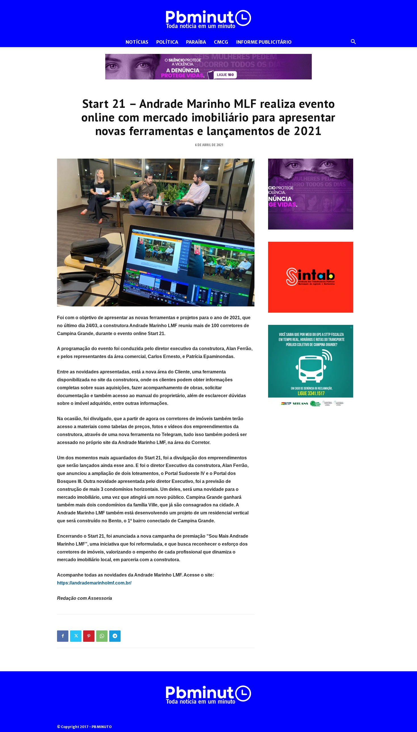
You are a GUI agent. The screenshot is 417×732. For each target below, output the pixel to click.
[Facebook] (62, 636)
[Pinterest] (88, 636)
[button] (353, 42)
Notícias (137, 42)
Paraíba (196, 42)
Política (167, 42)
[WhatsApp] (102, 636)
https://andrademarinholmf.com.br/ (94, 582)
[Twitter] (75, 636)
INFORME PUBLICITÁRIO (264, 42)
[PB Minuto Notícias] (208, 19)
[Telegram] (115, 636)
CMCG (221, 42)
